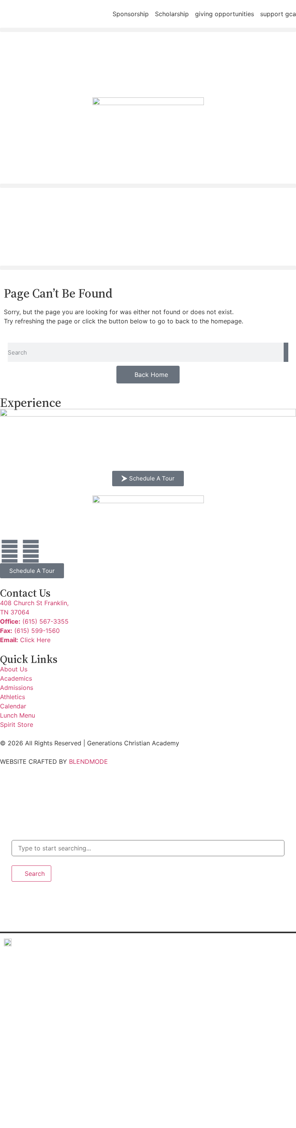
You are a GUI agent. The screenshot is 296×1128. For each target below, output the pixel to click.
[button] (148, 30)
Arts (19, 1020)
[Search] (286, 352)
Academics (29, 982)
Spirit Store (33, 1114)
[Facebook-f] (9, 551)
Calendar (27, 1077)
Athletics (28, 1039)
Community (30, 1058)
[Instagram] (30, 551)
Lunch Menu (31, 1096)
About (22, 963)
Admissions (31, 1001)
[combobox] (148, 848)
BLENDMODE (88, 761)
